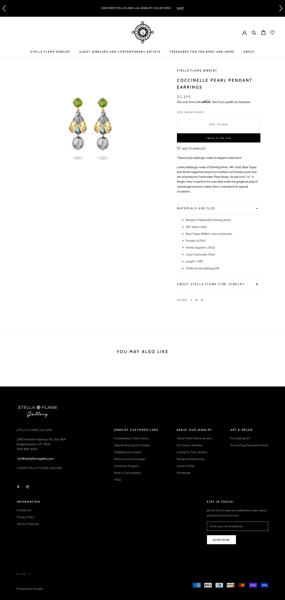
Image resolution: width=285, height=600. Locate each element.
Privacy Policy (25, 517)
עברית (21, 574)
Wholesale (183, 473)
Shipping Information (128, 452)
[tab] (218, 208)
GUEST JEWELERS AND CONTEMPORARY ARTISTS (120, 51)
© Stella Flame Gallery (35, 583)
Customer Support (126, 466)
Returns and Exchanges (129, 459)
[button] (4, 8)
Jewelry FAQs (185, 466)
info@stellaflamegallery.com (35, 458)
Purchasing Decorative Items (249, 445)
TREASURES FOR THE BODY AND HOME (202, 51)
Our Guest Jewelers (190, 445)
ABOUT (249, 51)
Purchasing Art (240, 438)
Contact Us (24, 510)
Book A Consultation (127, 473)
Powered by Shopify (30, 589)
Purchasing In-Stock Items (131, 438)
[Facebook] (191, 300)
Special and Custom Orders (132, 445)
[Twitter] (196, 300)
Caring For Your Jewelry (192, 452)
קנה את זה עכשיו (218, 138)
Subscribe (221, 539)
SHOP (180, 8)
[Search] (254, 32)
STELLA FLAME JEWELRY (50, 51)
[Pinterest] (202, 300)
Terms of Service (28, 524)
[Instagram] (27, 486)
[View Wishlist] (270, 32)
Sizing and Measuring (190, 459)
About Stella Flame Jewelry (194, 438)
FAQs (117, 480)
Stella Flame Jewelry (197, 70)
